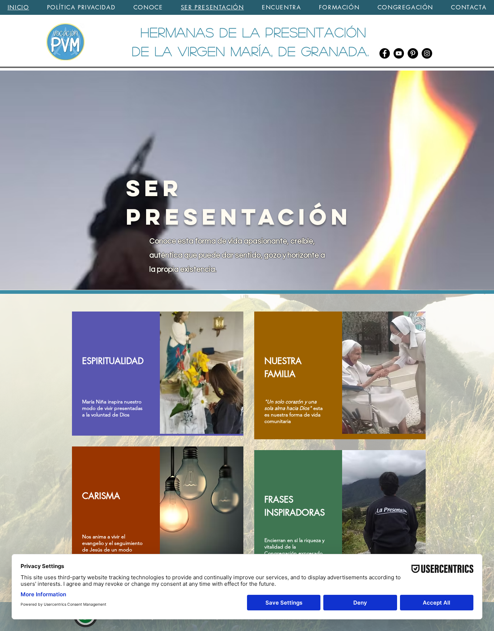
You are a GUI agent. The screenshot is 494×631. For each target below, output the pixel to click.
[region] (157, 374)
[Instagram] (427, 53)
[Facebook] (384, 53)
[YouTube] (398, 53)
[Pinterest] (413, 53)
